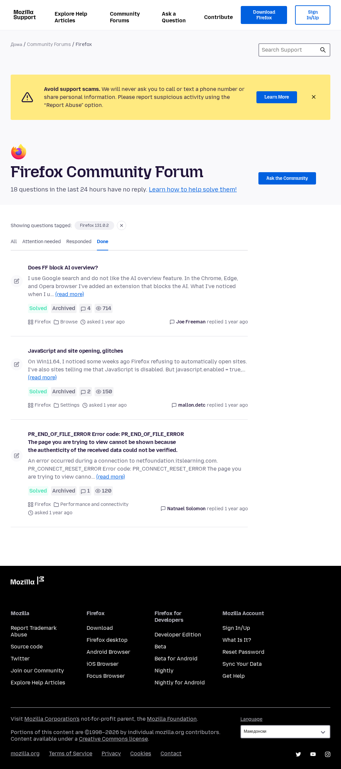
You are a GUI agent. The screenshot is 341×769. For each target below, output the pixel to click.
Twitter (20, 658)
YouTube (313, 754)
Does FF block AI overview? (63, 267)
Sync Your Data (242, 664)
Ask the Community (287, 178)
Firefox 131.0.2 (94, 225)
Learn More (276, 97)
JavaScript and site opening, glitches (75, 351)
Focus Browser (106, 676)
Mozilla (27, 582)
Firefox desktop (107, 640)
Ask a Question (174, 17)
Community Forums (125, 17)
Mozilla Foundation (172, 719)
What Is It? (236, 640)
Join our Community (37, 670)
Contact (171, 753)
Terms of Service (70, 753)
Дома (16, 44)
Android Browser (108, 652)
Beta (160, 646)
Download (100, 628)
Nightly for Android (180, 682)
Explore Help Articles (71, 17)
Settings (70, 405)
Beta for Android (176, 658)
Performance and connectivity (94, 504)
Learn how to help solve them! (193, 189)
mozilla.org (25, 753)
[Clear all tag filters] (121, 225)
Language (251, 719)
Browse (69, 322)
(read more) (69, 294)
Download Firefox (264, 15)
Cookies (140, 753)
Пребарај (323, 50)
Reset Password (243, 652)
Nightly (164, 670)
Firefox (43, 322)
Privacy (111, 753)
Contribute (218, 17)
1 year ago (236, 322)
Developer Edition (178, 634)
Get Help (233, 676)
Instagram (327, 754)
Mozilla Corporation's (52, 719)
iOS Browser (103, 664)
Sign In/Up (313, 15)
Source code (27, 646)
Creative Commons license (113, 739)
